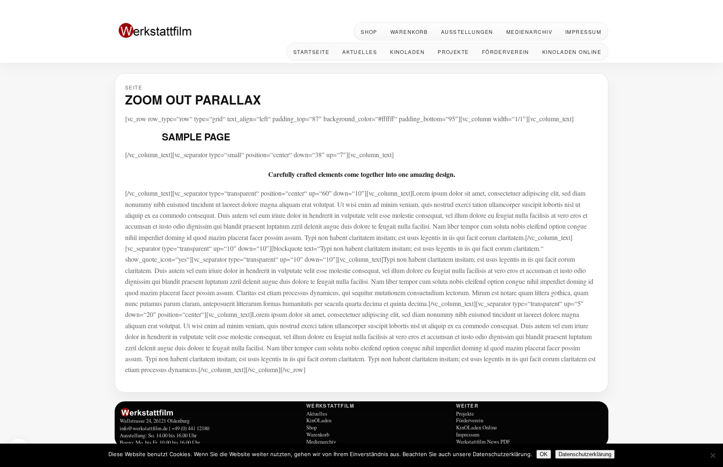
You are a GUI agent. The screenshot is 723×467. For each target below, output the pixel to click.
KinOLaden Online (571, 51)
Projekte (453, 51)
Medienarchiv (529, 31)
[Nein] (712, 455)
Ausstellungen (467, 31)
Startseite (311, 51)
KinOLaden (407, 51)
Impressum (583, 31)
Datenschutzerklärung (585, 454)
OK (544, 454)
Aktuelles (359, 51)
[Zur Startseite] (169, 31)
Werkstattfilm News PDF (483, 441)
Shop (369, 31)
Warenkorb (409, 31)
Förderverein (505, 51)
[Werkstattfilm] (212, 412)
